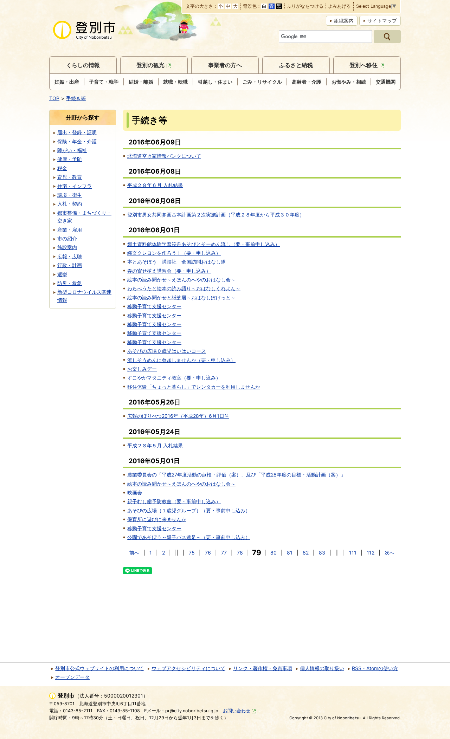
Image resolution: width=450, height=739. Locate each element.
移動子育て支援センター (154, 306)
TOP (54, 98)
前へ (134, 553)
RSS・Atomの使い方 (375, 668)
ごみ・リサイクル (262, 82)
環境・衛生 (69, 195)
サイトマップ (382, 21)
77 (224, 553)
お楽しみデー (142, 369)
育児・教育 (69, 177)
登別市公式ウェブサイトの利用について (99, 668)
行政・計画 (69, 265)
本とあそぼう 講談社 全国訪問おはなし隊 (176, 262)
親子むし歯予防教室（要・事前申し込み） (174, 501)
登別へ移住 (363, 65)
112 (370, 553)
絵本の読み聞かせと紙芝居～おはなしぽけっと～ (181, 297)
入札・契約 (69, 204)
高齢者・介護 (306, 82)
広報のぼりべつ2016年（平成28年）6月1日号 (178, 416)
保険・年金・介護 (77, 141)
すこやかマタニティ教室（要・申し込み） (174, 378)
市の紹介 (67, 238)
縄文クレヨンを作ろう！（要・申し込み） (174, 253)
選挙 (62, 274)
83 (322, 553)
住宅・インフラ (74, 186)
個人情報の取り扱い (322, 668)
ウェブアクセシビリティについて (188, 668)
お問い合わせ (236, 710)
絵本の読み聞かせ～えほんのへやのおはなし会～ (181, 280)
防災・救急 (69, 283)
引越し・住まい (215, 82)
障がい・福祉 (72, 150)
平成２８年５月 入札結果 (155, 445)
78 (240, 553)
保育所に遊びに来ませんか (156, 519)
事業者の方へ (225, 65)
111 (352, 553)
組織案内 (344, 21)
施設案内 (67, 247)
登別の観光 (150, 65)
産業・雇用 (69, 230)
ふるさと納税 (296, 65)
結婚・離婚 (141, 82)
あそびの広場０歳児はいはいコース (166, 351)
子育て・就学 (103, 82)
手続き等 (76, 98)
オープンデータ (72, 677)
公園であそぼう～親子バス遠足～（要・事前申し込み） (188, 537)
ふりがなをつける (305, 6)
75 (192, 553)
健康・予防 (69, 159)
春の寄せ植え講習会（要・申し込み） (169, 271)
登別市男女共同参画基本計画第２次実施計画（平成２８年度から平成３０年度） (215, 215)
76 (208, 553)
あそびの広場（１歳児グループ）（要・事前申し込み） (188, 510)
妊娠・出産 (66, 82)
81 (289, 553)
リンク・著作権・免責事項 (262, 668)
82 (306, 553)
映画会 (134, 492)
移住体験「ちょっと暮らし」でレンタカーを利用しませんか (193, 387)
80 (273, 553)
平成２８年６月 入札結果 (155, 185)
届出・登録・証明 (77, 132)
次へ (389, 553)
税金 (62, 168)
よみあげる (339, 6)
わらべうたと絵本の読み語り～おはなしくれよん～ (183, 288)
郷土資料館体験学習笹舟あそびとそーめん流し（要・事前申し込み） (203, 244)
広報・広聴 (69, 256)
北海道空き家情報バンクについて (164, 156)
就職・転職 (175, 82)
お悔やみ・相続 (349, 82)
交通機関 (386, 82)
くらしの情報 (83, 65)
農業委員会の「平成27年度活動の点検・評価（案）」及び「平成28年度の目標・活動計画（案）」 (236, 475)
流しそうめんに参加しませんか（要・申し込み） (181, 360)
